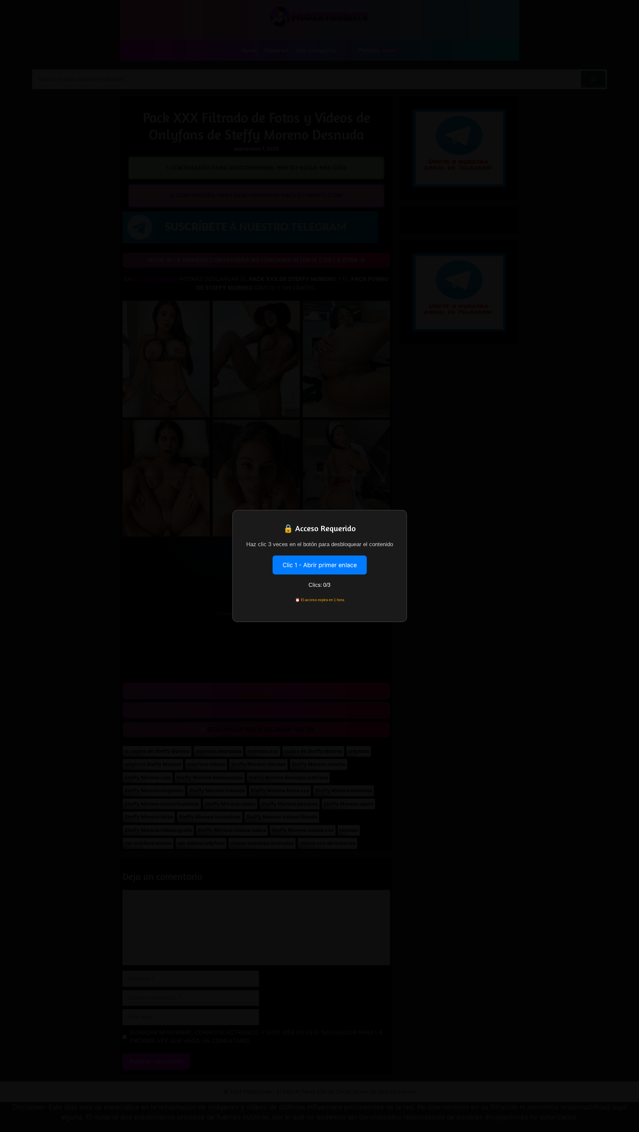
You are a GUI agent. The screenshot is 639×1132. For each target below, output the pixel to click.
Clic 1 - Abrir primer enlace (320, 565)
